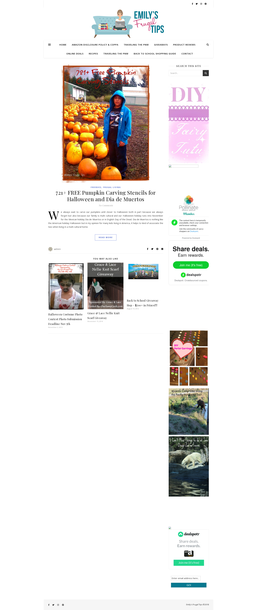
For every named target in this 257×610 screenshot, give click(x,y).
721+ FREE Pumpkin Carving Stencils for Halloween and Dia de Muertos (106, 196)
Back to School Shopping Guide (155, 53)
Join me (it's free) (191, 265)
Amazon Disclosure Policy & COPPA (95, 44)
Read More (106, 237)
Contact (187, 53)
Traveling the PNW (136, 44)
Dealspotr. (179, 280)
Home (62, 44)
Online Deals (74, 53)
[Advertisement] (191, 309)
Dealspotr (196, 238)
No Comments (106, 205)
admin (57, 249)
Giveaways (161, 44)
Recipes (93, 53)
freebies (96, 187)
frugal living (112, 187)
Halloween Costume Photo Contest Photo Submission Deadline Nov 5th (65, 319)
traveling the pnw (115, 53)
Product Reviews (184, 44)
